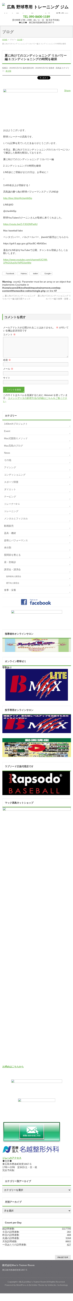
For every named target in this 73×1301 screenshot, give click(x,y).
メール (8, 368)
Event (7, 431)
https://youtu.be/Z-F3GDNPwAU (20, 224)
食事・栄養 (10, 590)
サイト (6, 377)
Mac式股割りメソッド (16, 438)
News (7, 452)
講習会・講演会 (12, 569)
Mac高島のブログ (13, 445)
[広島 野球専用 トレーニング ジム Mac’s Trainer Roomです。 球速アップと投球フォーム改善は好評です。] (36, 9)
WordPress (21, 1285)
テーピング (10, 496)
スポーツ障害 (11, 482)
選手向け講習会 (12, 583)
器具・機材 (10, 533)
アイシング (10, 467)
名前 (7, 360)
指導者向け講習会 (13, 576)
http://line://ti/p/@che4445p (17, 198)
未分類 (8, 71)
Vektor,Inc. (52, 1285)
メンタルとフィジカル (16, 518)
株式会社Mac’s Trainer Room (32, 1282)
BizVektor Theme (36, 1285)
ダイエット (10, 489)
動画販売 (9, 525)
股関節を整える (12, 554)
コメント (9, 334)
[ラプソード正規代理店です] (36, 793)
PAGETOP (63, 1257)
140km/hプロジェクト (16, 423)
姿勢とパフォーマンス (16, 540)
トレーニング (11, 511)
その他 (7, 460)
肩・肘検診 (10, 562)
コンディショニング (14, 474)
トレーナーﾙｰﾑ (12, 504)
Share (67, 90)
